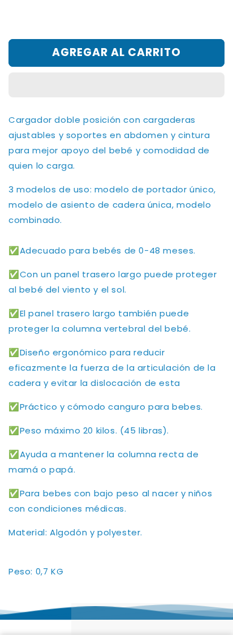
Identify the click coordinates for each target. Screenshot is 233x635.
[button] (116, 85)
